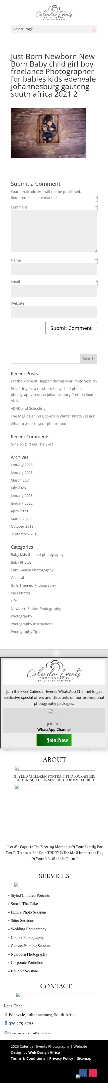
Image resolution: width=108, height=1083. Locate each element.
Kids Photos (20, 593)
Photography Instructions (32, 623)
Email (15, 281)
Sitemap (84, 1058)
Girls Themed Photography (33, 585)
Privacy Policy (61, 1058)
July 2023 (18, 487)
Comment (19, 207)
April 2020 (19, 511)
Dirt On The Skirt (39, 444)
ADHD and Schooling (28, 408)
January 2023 (22, 495)
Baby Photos (21, 562)
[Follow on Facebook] (83, 1073)
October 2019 (22, 526)
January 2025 (22, 472)
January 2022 (22, 503)
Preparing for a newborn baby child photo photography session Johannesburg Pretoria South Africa (53, 394)
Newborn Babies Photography (36, 608)
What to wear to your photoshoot (38, 423)
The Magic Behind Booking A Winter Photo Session (53, 416)
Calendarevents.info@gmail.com (30, 1033)
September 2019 (24, 534)
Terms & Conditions (28, 1058)
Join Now (57, 740)
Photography (21, 616)
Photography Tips (25, 631)
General (17, 577)
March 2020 (21, 518)
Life (14, 600)
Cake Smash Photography (32, 570)
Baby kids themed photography (37, 554)
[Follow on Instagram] (93, 1073)
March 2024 (21, 480)
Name (16, 260)
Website (17, 303)
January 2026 (22, 464)
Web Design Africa (44, 1052)
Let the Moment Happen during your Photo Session (54, 381)
